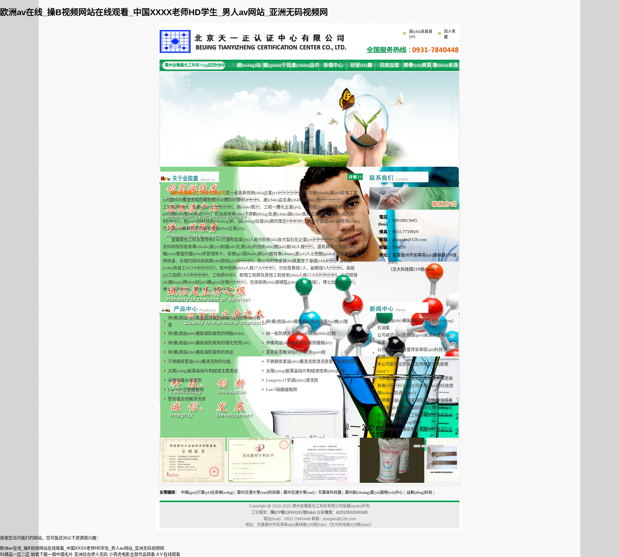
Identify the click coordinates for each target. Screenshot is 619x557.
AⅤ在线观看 (168, 554)
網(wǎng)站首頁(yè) (249, 67)
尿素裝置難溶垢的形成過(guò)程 (296, 352)
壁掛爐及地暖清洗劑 (187, 398)
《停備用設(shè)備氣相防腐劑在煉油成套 (415, 400)
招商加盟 (389, 65)
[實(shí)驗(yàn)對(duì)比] (458, 481)
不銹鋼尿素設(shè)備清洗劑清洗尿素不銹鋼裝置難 (312, 361)
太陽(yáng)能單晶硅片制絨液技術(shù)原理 (305, 370)
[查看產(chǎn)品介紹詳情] (189, 311)
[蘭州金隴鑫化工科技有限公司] (254, 52)
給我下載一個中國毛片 (52, 554)
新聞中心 (333, 65)
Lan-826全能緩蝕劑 (186, 389)
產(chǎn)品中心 (305, 67)
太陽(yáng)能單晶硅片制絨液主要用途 (203, 370)
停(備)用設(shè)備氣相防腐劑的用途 (200, 352)
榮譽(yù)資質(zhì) (417, 67)
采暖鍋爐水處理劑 (184, 380)
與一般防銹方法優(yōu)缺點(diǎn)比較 (301, 333)
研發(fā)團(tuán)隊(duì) (361, 67)
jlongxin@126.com (409, 239)
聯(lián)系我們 (445, 67)
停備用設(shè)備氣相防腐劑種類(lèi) (299, 342)
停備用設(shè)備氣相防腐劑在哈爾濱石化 (415, 429)
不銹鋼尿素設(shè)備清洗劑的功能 (199, 361)
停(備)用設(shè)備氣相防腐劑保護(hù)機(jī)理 (307, 321)
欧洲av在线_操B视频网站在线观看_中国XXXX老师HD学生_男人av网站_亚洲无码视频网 (164, 12)
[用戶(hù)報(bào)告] (325, 481)
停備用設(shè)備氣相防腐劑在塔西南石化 (415, 407)
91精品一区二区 (15, 554)
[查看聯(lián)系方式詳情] (398, 181)
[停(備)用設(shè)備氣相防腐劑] (392, 481)
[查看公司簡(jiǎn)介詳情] (189, 181)
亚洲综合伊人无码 (91, 554)
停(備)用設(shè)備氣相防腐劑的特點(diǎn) (206, 333)
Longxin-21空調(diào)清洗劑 (292, 380)
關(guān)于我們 (277, 67)
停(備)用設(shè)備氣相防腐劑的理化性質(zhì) (209, 342)
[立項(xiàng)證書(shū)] (193, 481)
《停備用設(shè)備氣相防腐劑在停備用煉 (415, 378)
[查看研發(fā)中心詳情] (398, 311)
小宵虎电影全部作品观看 (132, 554)
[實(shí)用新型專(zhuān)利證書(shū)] (259, 481)
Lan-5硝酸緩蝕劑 (281, 389)
